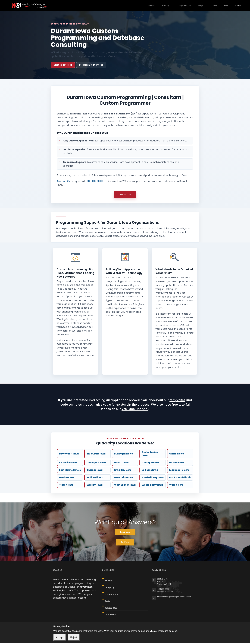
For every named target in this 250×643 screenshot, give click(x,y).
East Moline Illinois (70, 470)
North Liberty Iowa (153, 477)
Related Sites (111, 608)
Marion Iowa (66, 477)
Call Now (125, 542)
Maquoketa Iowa (179, 470)
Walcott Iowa (94, 484)
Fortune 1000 (69, 590)
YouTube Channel (135, 409)
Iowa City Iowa (122, 470)
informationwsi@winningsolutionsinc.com (174, 597)
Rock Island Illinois (180, 477)
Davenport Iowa (96, 462)
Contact (238, 6)
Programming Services (91, 64)
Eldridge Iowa (94, 470)
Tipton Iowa (66, 484)
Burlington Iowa (123, 453)
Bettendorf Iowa (69, 453)
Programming (183, 6)
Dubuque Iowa (150, 462)
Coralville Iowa (68, 462)
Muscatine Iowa (123, 477)
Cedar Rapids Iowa (150, 454)
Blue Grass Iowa (96, 453)
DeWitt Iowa (121, 462)
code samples (71, 405)
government (86, 586)
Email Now (125, 532)
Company (165, 6)
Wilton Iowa (176, 484)
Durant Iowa (176, 462)
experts (82, 597)
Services (150, 6)
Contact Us (63, 181)
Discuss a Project (63, 64)
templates (177, 400)
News (215, 6)
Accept (59, 637)
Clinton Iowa (176, 453)
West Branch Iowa (125, 484)
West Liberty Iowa (152, 484)
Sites (226, 6)
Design (200, 6)
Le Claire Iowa (150, 470)
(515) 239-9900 (94, 181)
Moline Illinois (95, 477)
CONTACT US (125, 194)
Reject (73, 637)
